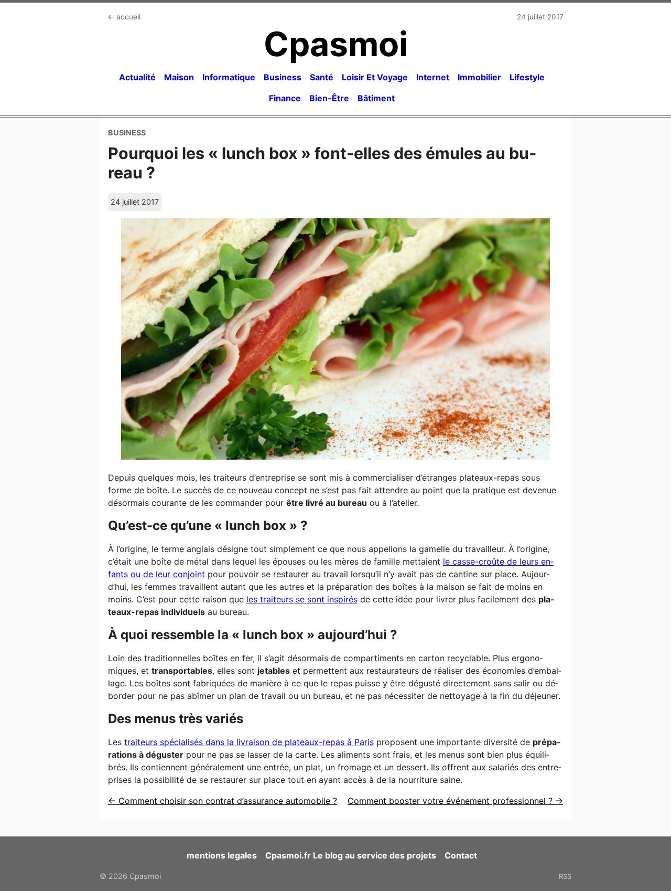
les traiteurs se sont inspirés (302, 599)
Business (282, 77)
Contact (461, 855)
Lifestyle (527, 77)
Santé (321, 77)
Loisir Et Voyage (375, 77)
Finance (285, 98)
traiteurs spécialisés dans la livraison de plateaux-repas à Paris (249, 742)
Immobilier (479, 77)
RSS (565, 876)
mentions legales (222, 855)
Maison (179, 77)
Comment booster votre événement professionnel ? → (455, 800)
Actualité (137, 77)
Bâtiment (376, 98)
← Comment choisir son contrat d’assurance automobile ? (222, 800)
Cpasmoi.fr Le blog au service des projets (350, 855)
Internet (432, 77)
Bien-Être (329, 98)
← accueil (123, 17)
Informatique (228, 77)
